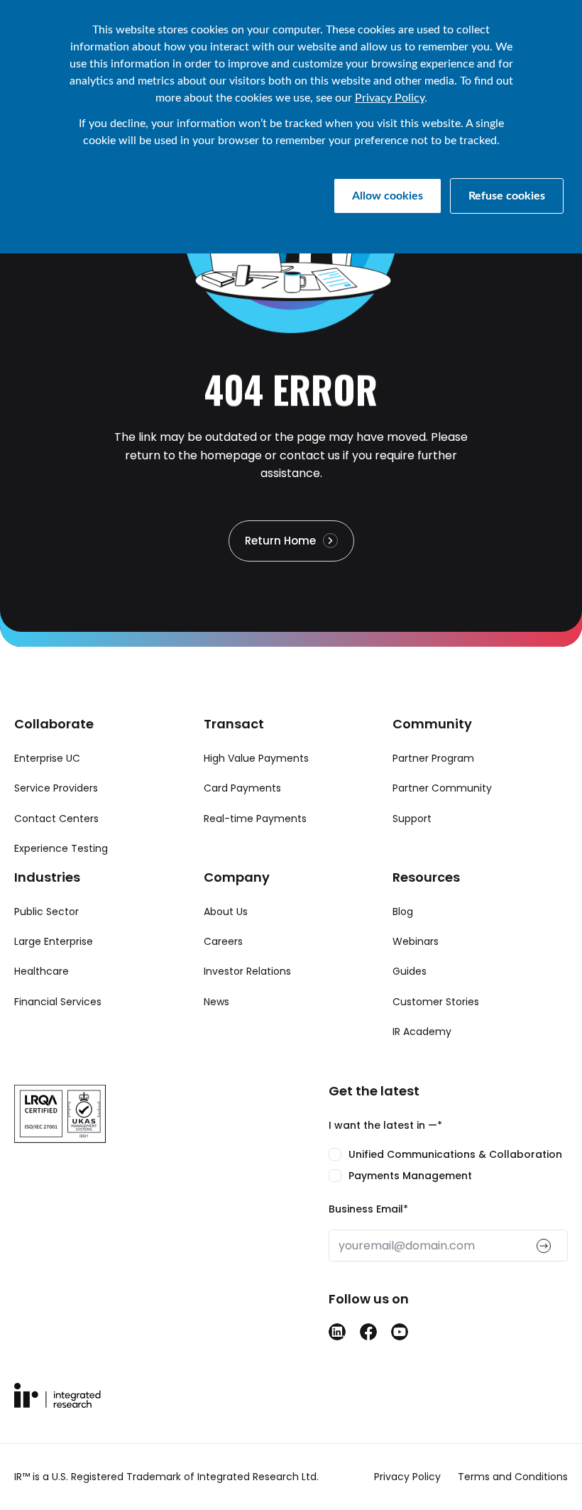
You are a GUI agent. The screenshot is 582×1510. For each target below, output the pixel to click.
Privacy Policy (389, 98)
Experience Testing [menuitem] (61, 848)
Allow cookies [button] (387, 196)
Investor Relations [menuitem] (247, 971)
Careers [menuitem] (223, 941)
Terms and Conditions (513, 1477)
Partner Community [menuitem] (442, 788)
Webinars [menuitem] (415, 941)
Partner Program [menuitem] (433, 758)
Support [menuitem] (412, 818)
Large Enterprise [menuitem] (53, 941)
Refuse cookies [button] (506, 196)
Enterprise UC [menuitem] (47, 758)
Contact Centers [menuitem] (56, 818)
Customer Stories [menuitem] (435, 1002)
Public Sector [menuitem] (46, 911)
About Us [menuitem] (226, 911)
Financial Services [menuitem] (57, 1002)
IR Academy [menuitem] (421, 1031)
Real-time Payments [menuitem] (255, 818)
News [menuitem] (216, 1002)
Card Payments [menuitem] (242, 788)
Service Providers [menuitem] (56, 788)
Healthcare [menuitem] (41, 971)
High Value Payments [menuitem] (256, 758)
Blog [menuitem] (402, 911)
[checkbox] (448, 1165)
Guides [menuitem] (409, 971)
